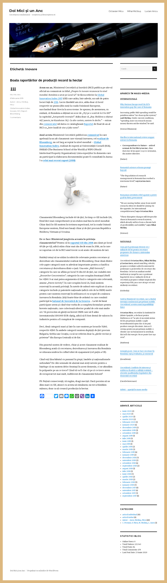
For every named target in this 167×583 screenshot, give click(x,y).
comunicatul (50, 124)
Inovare (13, 111)
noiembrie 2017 (128, 490)
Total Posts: (127, 547)
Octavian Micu (116, 11)
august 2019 (127, 436)
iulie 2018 (126, 471)
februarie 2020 (128, 422)
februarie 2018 (128, 482)
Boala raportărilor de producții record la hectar (46, 80)
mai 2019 (126, 444)
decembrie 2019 (129, 427)
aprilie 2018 (127, 477)
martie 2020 (127, 419)
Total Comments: (130, 550)
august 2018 (127, 468)
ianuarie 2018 (128, 485)
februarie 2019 (128, 452)
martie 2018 (127, 479)
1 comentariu (15, 117)
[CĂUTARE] (154, 68)
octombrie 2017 (128, 493)
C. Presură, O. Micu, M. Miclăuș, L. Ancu (138, 523)
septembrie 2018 (129, 466)
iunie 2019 (126, 441)
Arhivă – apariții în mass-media (133, 389)
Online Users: (128, 541)
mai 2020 (126, 414)
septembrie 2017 (129, 496)
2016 (56, 102)
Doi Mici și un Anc (26, 10)
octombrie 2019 (128, 433)
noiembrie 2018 (129, 460)
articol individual (129, 515)
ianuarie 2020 (128, 425)
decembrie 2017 (129, 488)
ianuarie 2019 (128, 455)
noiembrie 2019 (129, 430)
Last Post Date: (129, 552)
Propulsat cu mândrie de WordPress (42, 571)
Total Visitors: (128, 544)
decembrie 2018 (129, 458)
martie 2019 (127, 449)
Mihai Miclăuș (134, 11)
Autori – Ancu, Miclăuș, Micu (134, 520)
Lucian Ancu (151, 11)
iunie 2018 (126, 474)
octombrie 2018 (129, 463)
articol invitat (128, 517)
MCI (18, 111)
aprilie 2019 (127, 447)
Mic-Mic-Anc (15, 95)
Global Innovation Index (20, 108)
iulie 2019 (126, 438)
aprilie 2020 (127, 417)
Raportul (88, 124)
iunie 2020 (127, 411)
